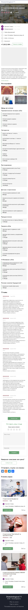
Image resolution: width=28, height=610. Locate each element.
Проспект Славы (12, 26)
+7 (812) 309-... (11, 44)
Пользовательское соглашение (14, 606)
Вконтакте (7, 41)
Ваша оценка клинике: (14, 427)
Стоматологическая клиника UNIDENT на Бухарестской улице (14, 573)
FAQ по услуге (14, 602)
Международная (12, 29)
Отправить (14, 452)
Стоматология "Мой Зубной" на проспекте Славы (12, 534)
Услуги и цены (7, 510)
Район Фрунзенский (9, 32)
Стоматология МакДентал (10, 499)
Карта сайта (14, 604)
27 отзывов (16, 12)
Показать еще (14, 418)
